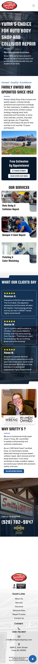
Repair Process (19, 614)
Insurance (19, 606)
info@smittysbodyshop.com (19, 639)
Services (19, 602)
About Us (19, 598)
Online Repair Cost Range (19, 176)
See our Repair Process (14, 471)
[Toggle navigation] (33, 6)
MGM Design (24, 660)
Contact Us (19, 618)
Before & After (19, 610)
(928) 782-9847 (17, 522)
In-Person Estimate (19, 171)
